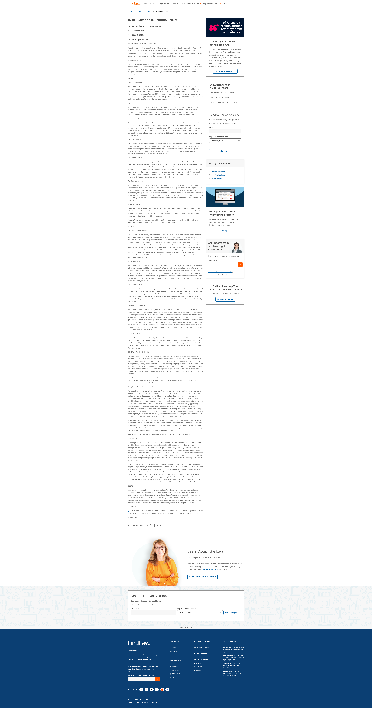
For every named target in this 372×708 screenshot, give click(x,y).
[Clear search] (239, 140)
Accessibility (173, 651)
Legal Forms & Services (201, 647)
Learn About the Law (201, 659)
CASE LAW (130, 11)
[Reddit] (162, 689)
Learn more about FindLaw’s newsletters (220, 272)
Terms (130, 702)
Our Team (173, 647)
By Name (172, 677)
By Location (173, 666)
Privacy (137, 702)
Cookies (154, 702)
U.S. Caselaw (198, 666)
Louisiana (138, 11)
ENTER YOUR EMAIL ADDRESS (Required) (141, 675)
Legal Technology (218, 175)
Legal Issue (213, 127)
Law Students (216, 179)
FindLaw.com (227, 647)
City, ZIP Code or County (218, 137)
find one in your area (210, 569)
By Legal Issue (174, 670)
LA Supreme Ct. (148, 11)
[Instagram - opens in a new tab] (157, 689)
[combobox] (225, 131)
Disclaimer (145, 702)
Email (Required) (213, 261)
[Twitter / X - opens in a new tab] (152, 689)
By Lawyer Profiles (175, 674)
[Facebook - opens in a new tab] (141, 689)
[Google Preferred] (167, 689)
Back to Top (187, 627)
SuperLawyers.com (229, 655)
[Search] (242, 3)
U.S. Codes (197, 670)
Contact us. (147, 659)
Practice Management (220, 171)
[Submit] (240, 264)
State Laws (197, 663)
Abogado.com (227, 663)
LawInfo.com (227, 671)
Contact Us (173, 655)
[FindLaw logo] (135, 3)
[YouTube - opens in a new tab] (146, 689)
